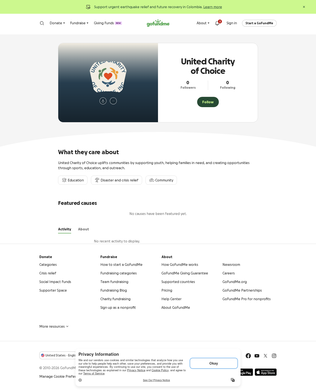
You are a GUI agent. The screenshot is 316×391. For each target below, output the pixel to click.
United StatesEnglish (61, 355)
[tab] (64, 230)
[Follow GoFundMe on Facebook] (248, 355)
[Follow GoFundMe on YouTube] (257, 355)
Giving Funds (107, 23)
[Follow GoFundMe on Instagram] (274, 355)
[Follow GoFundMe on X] (265, 355)
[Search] (42, 23)
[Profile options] (113, 100)
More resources (52, 326)
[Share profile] (103, 100)
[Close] (304, 6)
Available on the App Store (266, 372)
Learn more (212, 7)
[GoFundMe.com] (158, 23)
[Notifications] (217, 23)
